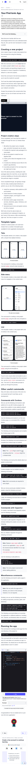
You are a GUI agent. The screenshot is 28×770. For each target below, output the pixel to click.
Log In (24, 2)
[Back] (2, 2)
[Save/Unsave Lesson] (2, 16)
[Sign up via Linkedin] (16, 748)
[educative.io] (5, 2)
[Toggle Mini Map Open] (9, 2)
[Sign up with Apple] (11, 748)
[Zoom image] (14, 250)
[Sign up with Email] (21, 748)
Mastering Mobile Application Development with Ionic (12, 9)
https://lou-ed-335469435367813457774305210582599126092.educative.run (14, 699)
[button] (4, 655)
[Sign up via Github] (6, 748)
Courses (8, 7)
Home (2, 7)
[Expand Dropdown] (25, 34)
